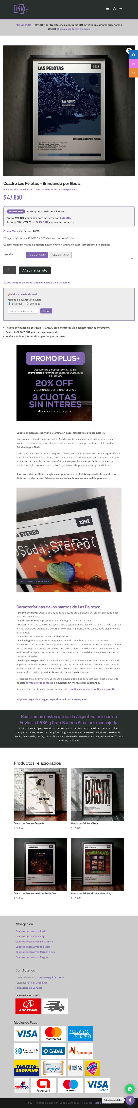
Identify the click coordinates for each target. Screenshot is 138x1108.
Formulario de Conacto (28, 987)
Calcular (46, 310)
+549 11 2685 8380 (37, 982)
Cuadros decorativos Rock (30, 931)
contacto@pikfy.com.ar (51, 977)
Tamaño (8, 254)
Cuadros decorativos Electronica (34, 941)
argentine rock (58, 699)
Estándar (16, 303)
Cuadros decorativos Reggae (31, 957)
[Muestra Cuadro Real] (69, 591)
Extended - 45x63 (60, 254)
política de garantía (104, 689)
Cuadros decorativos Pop (30, 936)
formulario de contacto (39, 682)
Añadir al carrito (34, 270)
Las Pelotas (25, 189)
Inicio (6, 189)
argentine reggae (38, 699)
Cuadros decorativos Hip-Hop (32, 946)
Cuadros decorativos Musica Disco (35, 952)
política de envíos (80, 689)
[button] (118, 1100)
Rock (14, 189)
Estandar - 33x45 (37, 254)
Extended (34, 303)
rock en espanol (77, 699)
